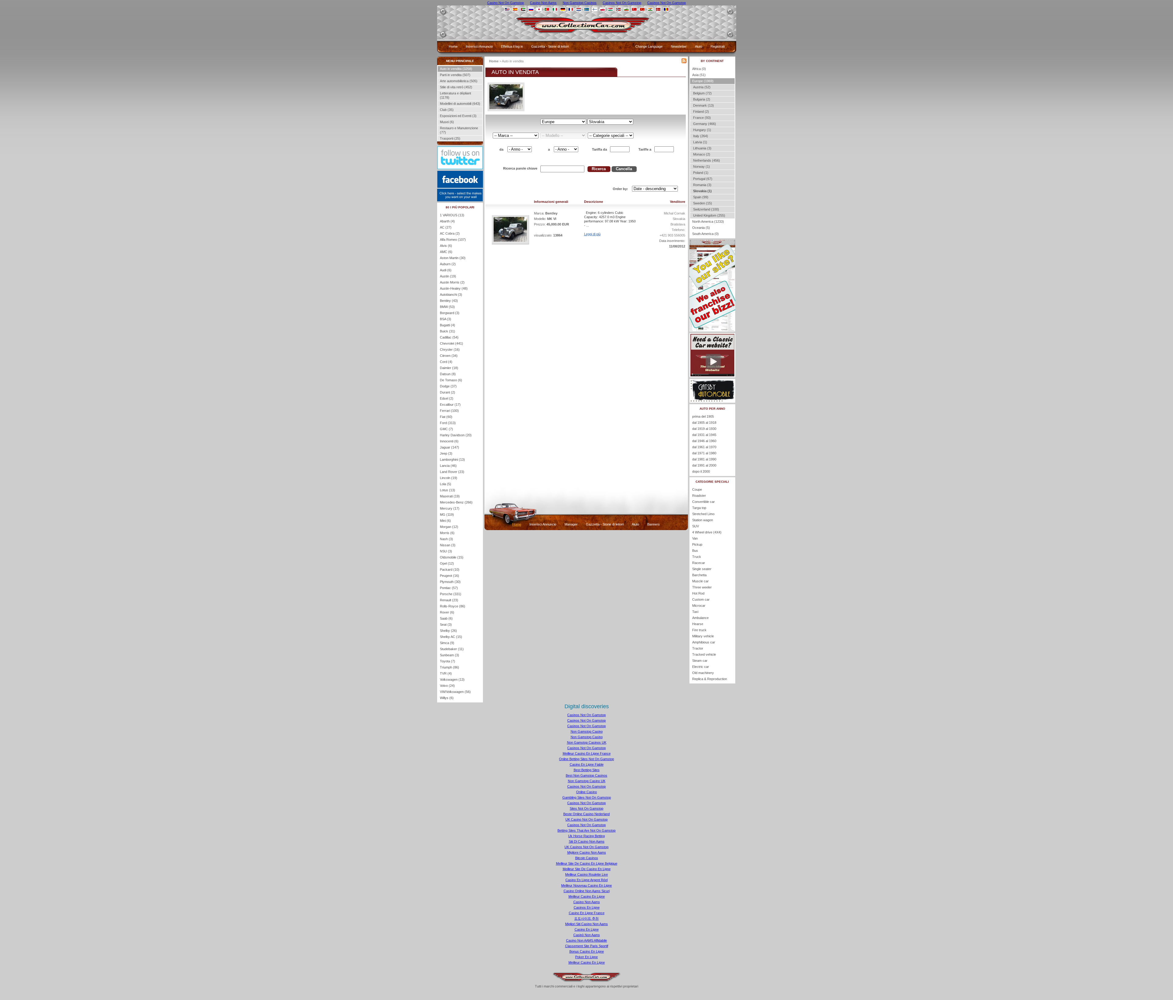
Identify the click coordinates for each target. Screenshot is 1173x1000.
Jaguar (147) (449, 447)
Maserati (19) (450, 496)
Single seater (701, 569)
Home (453, 46)
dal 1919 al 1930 (704, 428)
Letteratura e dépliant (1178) (455, 95)
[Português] (547, 9)
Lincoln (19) (448, 478)
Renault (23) (449, 600)
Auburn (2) (448, 264)
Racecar (698, 563)
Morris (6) (447, 533)
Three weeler (702, 587)
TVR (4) (446, 673)
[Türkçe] (634, 9)
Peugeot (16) (449, 575)
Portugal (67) (702, 179)
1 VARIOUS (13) (452, 215)
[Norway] (618, 9)
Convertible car (703, 502)
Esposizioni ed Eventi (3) (458, 116)
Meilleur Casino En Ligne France (587, 753)
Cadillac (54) (449, 337)
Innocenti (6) (449, 441)
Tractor (697, 648)
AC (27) (445, 227)
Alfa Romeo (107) (453, 239)
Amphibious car (703, 642)
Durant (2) (447, 392)
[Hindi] (650, 9)
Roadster (699, 495)
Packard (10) (449, 569)
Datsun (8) (448, 374)
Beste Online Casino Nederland (586, 814)
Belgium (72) (702, 93)
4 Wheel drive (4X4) (707, 532)
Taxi (695, 612)
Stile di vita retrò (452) (456, 87)
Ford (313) (448, 423)
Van (695, 538)
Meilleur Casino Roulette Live (586, 874)
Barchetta (699, 575)
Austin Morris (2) (452, 282)
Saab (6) (446, 618)
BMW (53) (447, 307)
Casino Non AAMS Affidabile (586, 940)
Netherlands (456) (706, 160)
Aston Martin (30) (453, 258)
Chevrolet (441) (451, 343)
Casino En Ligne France (587, 913)
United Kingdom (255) (708, 215)
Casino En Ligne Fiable (587, 764)
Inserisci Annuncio (479, 46)
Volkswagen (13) (452, 679)
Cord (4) (446, 362)
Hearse (697, 624)
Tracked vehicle (704, 654)
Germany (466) (704, 124)
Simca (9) (447, 643)
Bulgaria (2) (701, 99)
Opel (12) (447, 563)
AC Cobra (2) (450, 233)
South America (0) (705, 234)
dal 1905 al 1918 (704, 422)
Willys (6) (447, 698)
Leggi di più (592, 234)
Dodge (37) (448, 386)
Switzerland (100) (705, 209)
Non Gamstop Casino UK (586, 781)
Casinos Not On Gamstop (586, 715)
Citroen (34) (449, 355)
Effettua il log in (512, 46)
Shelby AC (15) (451, 637)
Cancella (624, 169)
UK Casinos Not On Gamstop (586, 847)
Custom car (701, 599)
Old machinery (703, 673)
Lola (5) (445, 484)
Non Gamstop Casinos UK (586, 742)
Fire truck (699, 630)
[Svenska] (587, 9)
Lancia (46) (448, 465)
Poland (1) (700, 172)
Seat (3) (446, 624)
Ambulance (700, 618)
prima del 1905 (703, 416)
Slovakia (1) (702, 191)
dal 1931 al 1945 (704, 435)
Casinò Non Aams (586, 935)
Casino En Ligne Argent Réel (586, 880)
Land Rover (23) (452, 472)
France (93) (701, 117)
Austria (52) (701, 87)
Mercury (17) (449, 508)
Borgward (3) (449, 313)
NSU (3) (446, 551)
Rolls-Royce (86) (452, 606)
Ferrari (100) (449, 410)
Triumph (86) (449, 667)
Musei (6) (447, 122)
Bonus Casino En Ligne (586, 951)
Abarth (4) (447, 221)
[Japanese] (539, 9)
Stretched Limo (703, 514)
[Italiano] (555, 9)
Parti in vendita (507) (455, 75)
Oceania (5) (701, 227)
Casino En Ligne (587, 929)
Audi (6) (445, 270)
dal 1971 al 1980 (704, 453)
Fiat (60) (446, 417)
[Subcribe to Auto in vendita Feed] (684, 62)
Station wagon (702, 520)
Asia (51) (699, 75)
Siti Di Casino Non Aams (587, 841)
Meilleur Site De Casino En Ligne (587, 869)
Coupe (697, 489)
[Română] (666, 9)
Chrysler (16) (450, 349)
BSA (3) (445, 319)
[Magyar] (610, 9)
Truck (696, 557)
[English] (507, 9)
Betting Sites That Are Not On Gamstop (586, 830)
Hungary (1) (701, 130)
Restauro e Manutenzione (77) (459, 130)
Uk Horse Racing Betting (586, 836)
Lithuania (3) (701, 148)
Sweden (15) (702, 203)
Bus (695, 550)
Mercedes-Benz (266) (456, 502)
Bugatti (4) (447, 325)
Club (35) (447, 110)
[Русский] (531, 9)
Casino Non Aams (586, 902)
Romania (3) (701, 185)
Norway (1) (701, 166)
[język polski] (602, 9)
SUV (695, 526)
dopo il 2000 (701, 471)
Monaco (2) (701, 154)
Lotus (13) (447, 490)
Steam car (699, 660)
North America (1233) (708, 221)
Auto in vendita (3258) (456, 69)
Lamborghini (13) (452, 459)
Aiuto (698, 46)
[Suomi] (594, 9)
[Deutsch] (563, 9)
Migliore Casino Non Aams (586, 852)
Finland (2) (700, 111)
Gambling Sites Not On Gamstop (586, 797)
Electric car (700, 666)
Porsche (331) (450, 594)
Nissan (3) (447, 545)
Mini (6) (445, 520)
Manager (571, 524)
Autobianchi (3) (451, 294)
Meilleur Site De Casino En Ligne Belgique (586, 863)
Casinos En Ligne (587, 907)
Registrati (718, 46)
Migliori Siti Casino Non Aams (586, 924)
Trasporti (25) (450, 138)
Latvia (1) (699, 142)
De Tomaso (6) (451, 380)
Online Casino (586, 792)
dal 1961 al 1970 (704, 447)
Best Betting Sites (587, 770)
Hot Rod (698, 593)
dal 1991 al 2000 (704, 465)
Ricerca (599, 169)
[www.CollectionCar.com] (587, 35)
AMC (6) (446, 252)
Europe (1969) (703, 81)
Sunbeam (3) (449, 655)
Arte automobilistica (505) (458, 81)
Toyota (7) (447, 661)
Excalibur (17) (450, 404)
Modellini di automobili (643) (460, 103)
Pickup (697, 544)
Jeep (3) (446, 453)
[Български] (626, 9)
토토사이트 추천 (586, 918)
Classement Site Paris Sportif (586, 946)
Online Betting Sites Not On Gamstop (586, 759)
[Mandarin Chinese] (642, 9)
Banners (653, 524)
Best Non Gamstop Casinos (586, 775)
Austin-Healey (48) (454, 288)
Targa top (699, 508)
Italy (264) (700, 136)
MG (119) (447, 514)
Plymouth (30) (450, 582)
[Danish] (658, 9)
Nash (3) (446, 539)
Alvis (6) (446, 245)
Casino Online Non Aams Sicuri (587, 891)
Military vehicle (703, 636)
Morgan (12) (449, 527)
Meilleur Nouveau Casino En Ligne (586, 885)
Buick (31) (447, 331)
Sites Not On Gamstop (586, 808)
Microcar (698, 605)
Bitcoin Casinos (586, 858)
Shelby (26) (448, 630)
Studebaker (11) (452, 649)
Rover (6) (447, 612)
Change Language (649, 46)
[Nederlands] (579, 9)
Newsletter (679, 46)
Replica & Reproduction (709, 679)
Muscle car (700, 581)
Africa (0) (699, 69)
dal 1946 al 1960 (704, 441)
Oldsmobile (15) (451, 557)
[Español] (515, 9)
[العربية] (523, 9)
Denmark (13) (703, 105)
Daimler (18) (449, 368)
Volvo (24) (447, 685)
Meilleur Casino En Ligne (586, 896)
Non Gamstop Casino (587, 731)
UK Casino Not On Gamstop (586, 819)
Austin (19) (448, 276)
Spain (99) (700, 197)
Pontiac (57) (449, 588)
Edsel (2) (446, 398)
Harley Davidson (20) (456, 435)
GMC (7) (446, 429)
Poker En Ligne (586, 957)
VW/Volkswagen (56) (455, 692)
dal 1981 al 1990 (704, 459)
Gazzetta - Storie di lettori (550, 46)
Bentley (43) (449, 300)
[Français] (571, 9)
